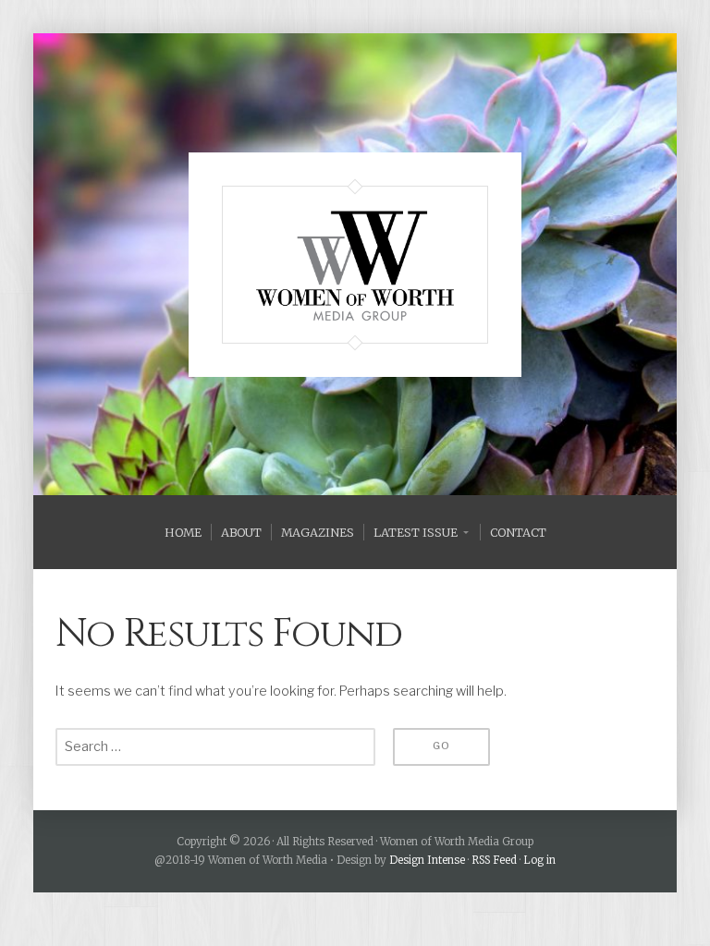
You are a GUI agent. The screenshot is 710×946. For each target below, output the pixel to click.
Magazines (317, 532)
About (241, 532)
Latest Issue (415, 532)
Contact (518, 532)
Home (183, 532)
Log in (539, 860)
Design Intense (427, 860)
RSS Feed (494, 860)
